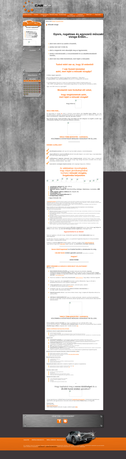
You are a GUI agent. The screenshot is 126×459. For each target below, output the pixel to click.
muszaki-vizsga (59, 21)
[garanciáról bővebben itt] (75, 308)
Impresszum (82, 446)
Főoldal (36, 14)
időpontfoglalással (89, 242)
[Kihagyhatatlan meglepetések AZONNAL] (32, 44)
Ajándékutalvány (27, 14)
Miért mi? (88, 14)
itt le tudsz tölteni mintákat (74, 354)
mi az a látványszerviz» (60, 275)
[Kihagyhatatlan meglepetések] (75, 393)
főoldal (53, 21)
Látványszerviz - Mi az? (44, 15)
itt (61, 113)
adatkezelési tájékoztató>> (51, 446)
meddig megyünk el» (79, 277)
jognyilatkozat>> (41, 446)
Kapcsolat (97, 14)
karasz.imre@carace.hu (52, 405)
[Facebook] (59, 423)
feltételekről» (70, 286)
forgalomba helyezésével (78, 399)
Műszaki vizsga (54, 14)
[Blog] (65, 423)
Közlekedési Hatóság (51, 201)
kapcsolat (62, 244)
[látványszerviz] (55, 275)
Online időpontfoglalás (71, 15)
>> (77, 407)
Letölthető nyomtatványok (80, 15)
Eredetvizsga (62, 14)
